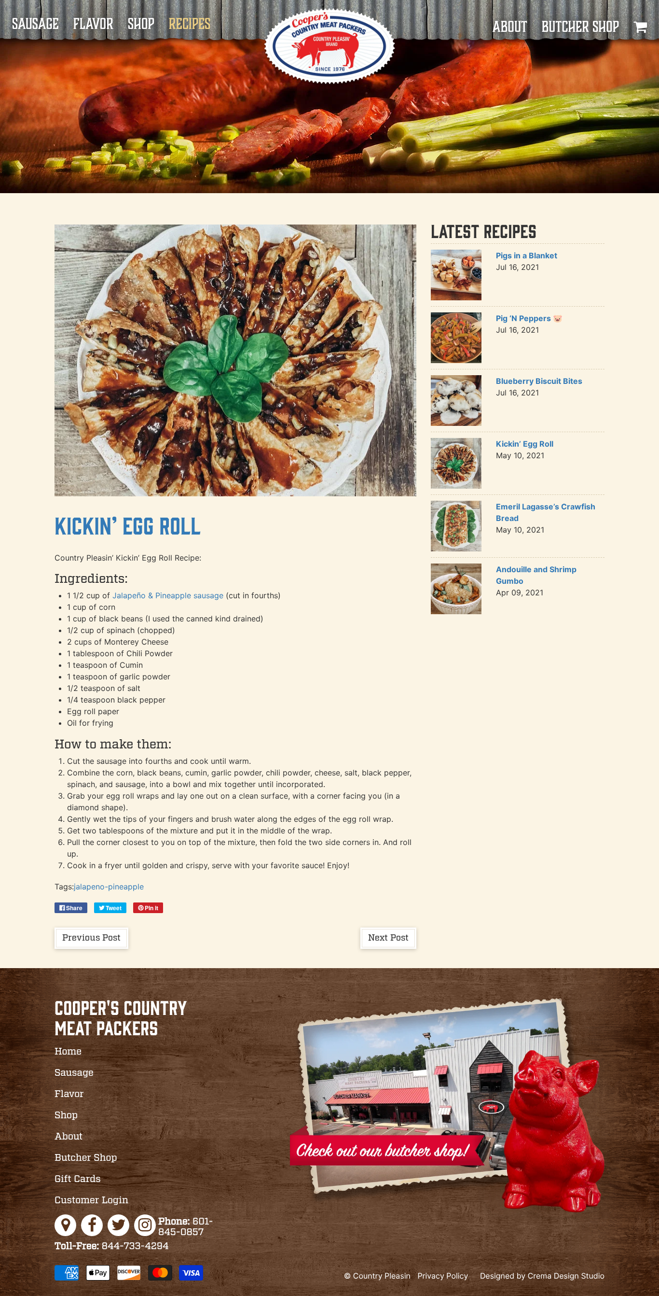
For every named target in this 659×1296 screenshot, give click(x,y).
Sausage (35, 24)
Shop (141, 24)
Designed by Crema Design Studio (542, 1276)
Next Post (388, 938)
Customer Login (91, 1201)
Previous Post (91, 938)
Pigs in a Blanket (526, 255)
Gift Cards (78, 1179)
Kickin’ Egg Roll (128, 524)
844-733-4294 (112, 1246)
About (509, 27)
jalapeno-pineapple (109, 886)
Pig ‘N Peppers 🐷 (529, 318)
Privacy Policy (442, 1276)
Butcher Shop (580, 27)
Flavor (93, 24)
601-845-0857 (185, 1227)
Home (68, 1052)
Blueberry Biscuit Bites (539, 381)
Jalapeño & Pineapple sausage (167, 595)
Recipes (190, 24)
